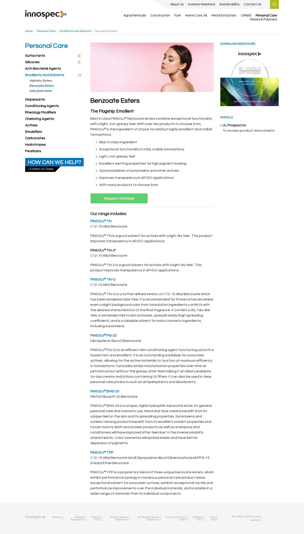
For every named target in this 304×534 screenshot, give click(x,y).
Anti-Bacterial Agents (43, 68)
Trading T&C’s (95, 518)
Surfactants (35, 55)
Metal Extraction (223, 15)
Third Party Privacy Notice (175, 518)
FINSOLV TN (100, 221)
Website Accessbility (77, 518)
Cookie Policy (214, 518)
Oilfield (246, 15)
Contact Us (252, 4)
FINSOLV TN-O (103, 279)
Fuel (177, 15)
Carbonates (35, 138)
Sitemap (57, 517)
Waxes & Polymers (263, 19)
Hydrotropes (35, 144)
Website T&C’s (197, 518)
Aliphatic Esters (41, 80)
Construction (160, 15)
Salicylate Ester (41, 91)
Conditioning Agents (42, 106)
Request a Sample (119, 198)
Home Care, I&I (196, 15)
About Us (177, 4)
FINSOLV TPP (101, 452)
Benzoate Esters (42, 85)
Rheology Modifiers (40, 112)
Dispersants (35, 99)
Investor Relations (201, 4)
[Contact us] (54, 164)
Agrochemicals (135, 15)
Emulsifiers (33, 131)
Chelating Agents (39, 119)
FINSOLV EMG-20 (104, 391)
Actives (31, 125)
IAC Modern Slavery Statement (148, 518)
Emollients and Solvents (44, 75)
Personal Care (266, 15)
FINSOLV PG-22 (103, 335)
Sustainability (229, 4)
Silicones (32, 62)
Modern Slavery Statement (119, 518)
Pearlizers (33, 151)
